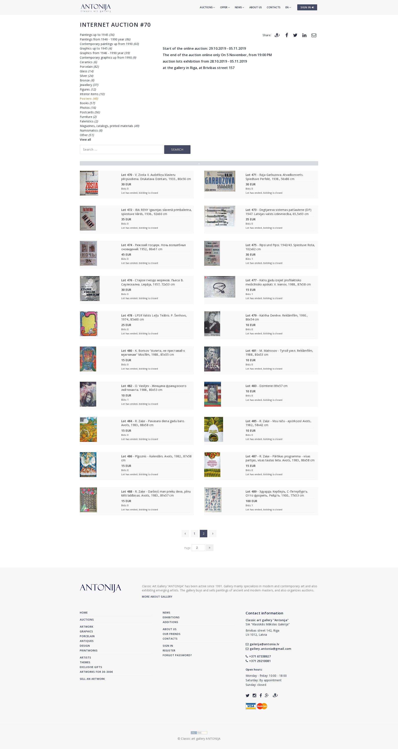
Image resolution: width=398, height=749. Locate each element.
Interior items (92, 94)
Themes (85, 662)
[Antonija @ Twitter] (248, 695)
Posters (89, 98)
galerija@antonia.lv (264, 644)
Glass (86, 71)
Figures (88, 89)
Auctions (206, 7)
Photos (88, 108)
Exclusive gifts (91, 667)
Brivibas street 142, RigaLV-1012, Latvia (262, 632)
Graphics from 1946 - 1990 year (105, 53)
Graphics (86, 631)
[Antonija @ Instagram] (254, 695)
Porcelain (89, 67)
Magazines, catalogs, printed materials (109, 126)
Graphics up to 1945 (96, 48)
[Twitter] (295, 35)
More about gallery (157, 596)
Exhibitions (171, 617)
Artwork (86, 626)
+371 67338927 (260, 656)
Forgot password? (177, 655)
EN (287, 7)
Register (169, 650)
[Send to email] (314, 35)
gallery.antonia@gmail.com (270, 649)
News (239, 7)
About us (255, 7)
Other (87, 135)
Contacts (273, 7)
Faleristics (89, 121)
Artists (85, 657)
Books (87, 103)
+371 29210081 (260, 661)
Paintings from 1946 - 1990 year (105, 39)
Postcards (90, 112)
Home (84, 612)
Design (85, 646)
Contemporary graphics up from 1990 (108, 57)
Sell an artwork (92, 679)
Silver (86, 76)
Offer (224, 7)
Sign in (168, 646)
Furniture (88, 117)
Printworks (89, 650)
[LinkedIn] (304, 35)
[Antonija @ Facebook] (261, 695)
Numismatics (91, 130)
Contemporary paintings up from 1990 (109, 44)
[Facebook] (286, 35)
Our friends (172, 634)
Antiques (87, 641)
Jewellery (89, 85)
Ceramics (88, 62)
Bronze (87, 80)
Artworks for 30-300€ (96, 672)
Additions (170, 622)
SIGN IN (306, 7)
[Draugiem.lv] (277, 35)
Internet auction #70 (115, 24)
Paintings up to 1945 (97, 35)
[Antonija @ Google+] (267, 695)
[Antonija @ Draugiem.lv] (275, 695)
